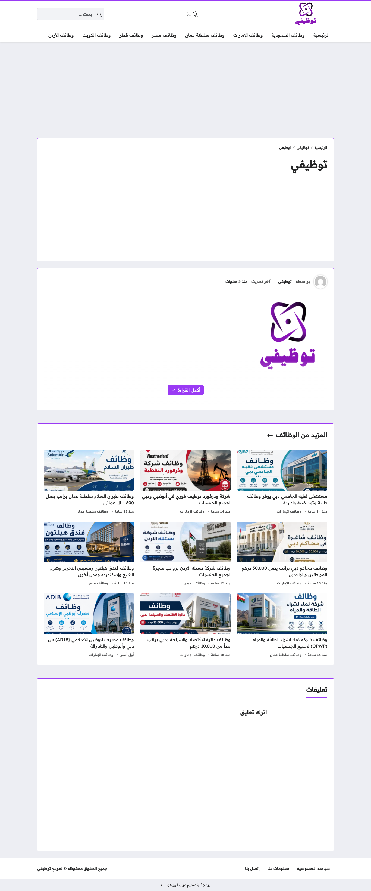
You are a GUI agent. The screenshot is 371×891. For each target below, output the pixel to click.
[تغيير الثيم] (192, 14)
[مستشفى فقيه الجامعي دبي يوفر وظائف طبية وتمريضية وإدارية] (282, 482)
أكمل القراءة (189, 390)
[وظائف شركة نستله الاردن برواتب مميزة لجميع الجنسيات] (185, 554)
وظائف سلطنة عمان (92, 511)
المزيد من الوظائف (301, 435)
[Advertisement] (185, 87)
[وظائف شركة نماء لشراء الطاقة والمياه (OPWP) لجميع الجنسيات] (282, 625)
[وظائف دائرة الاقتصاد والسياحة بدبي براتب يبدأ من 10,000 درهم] (185, 625)
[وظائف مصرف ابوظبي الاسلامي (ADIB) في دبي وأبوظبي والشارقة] (89, 625)
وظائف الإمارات (289, 511)
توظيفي (303, 147)
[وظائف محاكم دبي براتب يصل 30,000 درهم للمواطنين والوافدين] (282, 554)
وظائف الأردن (194, 583)
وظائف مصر (98, 583)
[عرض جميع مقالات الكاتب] (320, 282)
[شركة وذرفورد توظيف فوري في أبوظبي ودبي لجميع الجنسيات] (185, 482)
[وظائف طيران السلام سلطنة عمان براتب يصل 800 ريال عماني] (89, 482)
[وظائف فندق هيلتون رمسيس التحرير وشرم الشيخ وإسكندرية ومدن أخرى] (89, 554)
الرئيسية (321, 147)
